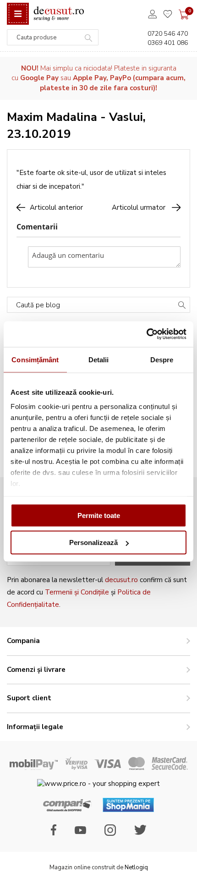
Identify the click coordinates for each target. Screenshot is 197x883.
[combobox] (52, 37)
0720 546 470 (168, 33)
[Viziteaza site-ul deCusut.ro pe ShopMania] (128, 809)
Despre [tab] (162, 359)
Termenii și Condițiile (77, 592)
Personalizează (93, 542)
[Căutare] (182, 306)
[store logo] (58, 14)
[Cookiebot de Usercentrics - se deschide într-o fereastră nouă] (146, 334)
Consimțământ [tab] (35, 359)
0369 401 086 (168, 42)
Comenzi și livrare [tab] (36, 669)
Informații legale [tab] (35, 726)
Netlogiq (136, 867)
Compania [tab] (23, 640)
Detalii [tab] (98, 359)
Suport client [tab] (29, 698)
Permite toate (98, 515)
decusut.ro (121, 579)
